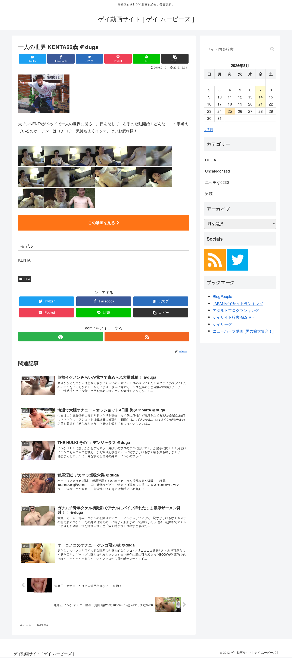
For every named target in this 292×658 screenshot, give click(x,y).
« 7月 (208, 129)
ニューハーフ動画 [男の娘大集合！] (243, 331)
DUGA (26, 279)
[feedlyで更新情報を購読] (60, 336)
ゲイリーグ (222, 324)
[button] (272, 49)
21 (260, 104)
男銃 (209, 193)
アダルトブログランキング (236, 310)
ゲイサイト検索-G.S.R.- (233, 317)
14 (260, 97)
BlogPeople (222, 296)
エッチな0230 (217, 182)
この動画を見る (101, 222)
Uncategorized (217, 171)
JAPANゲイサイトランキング (238, 303)
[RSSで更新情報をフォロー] (147, 336)
